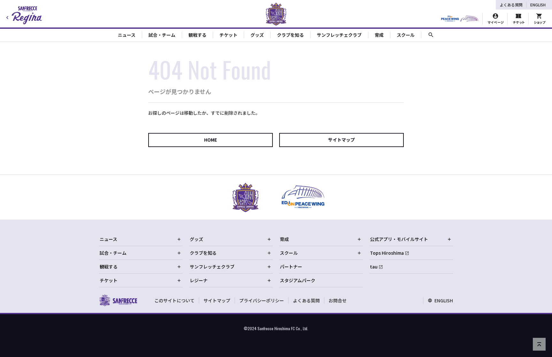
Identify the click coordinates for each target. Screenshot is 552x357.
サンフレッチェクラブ (212, 266)
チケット (109, 280)
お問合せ (338, 300)
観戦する (109, 266)
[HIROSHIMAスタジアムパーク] (460, 19)
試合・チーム (113, 253)
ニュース (108, 239)
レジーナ (199, 280)
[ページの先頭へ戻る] (539, 344)
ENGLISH (538, 4)
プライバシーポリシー (261, 300)
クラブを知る (203, 253)
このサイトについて (174, 300)
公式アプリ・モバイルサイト (399, 239)
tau (374, 266)
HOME (210, 139)
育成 (284, 239)
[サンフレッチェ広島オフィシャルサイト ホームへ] (118, 300)
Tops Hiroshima (387, 253)
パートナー (291, 266)
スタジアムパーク (297, 280)
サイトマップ (341, 139)
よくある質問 (511, 4)
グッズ (196, 239)
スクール (289, 253)
